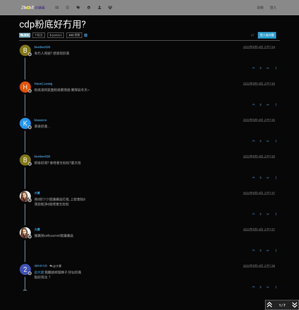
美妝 (26, 35)
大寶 (37, 193)
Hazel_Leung (43, 83)
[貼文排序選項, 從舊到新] (252, 35)
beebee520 (42, 47)
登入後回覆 (267, 35)
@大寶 (56, 266)
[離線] (27, 196)
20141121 (40, 266)
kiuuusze (40, 120)
